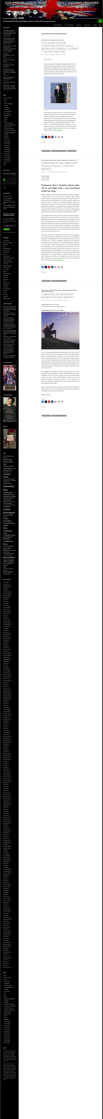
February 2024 (6, 607)
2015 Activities (7, 155)
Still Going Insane (69, 25)
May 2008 (5, 852)
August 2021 (6, 640)
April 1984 (5, 938)
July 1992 (5, 913)
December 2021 (6, 634)
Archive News (45, 160)
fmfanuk (54, 171)
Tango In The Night (8, 560)
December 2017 (6, 713)
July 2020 (5, 663)
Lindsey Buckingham (7, 265)
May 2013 (5, 811)
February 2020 (6, 670)
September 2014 (6, 780)
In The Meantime (72, 150)
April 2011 (5, 836)
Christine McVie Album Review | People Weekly (57, 296)
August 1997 (6, 902)
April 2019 (5, 686)
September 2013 (6, 803)
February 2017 (6, 732)
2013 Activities (7, 161)
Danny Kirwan (6, 252)
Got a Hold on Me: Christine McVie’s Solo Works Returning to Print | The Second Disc (60, 47)
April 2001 (5, 892)
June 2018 (5, 701)
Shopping (78, 25)
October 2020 (6, 657)
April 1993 (5, 905)
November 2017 (6, 715)
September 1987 (6, 932)
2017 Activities (7, 153)
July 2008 (5, 850)
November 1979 (6, 952)
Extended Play (8, 483)
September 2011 (6, 830)
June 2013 (5, 809)
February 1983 (6, 944)
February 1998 (6, 898)
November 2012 (6, 823)
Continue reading (57, 130)
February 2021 (6, 649)
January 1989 (6, 927)
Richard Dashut (6, 283)
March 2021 (5, 647)
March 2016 (5, 751)
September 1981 (6, 946)
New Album (6, 539)
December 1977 (6, 957)
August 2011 (6, 832)
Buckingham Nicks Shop (9, 128)
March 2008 (5, 853)
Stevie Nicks (5, 286)
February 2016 (6, 753)
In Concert (12, 501)
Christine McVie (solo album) (59, 150)
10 (4, 179)
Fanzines (5, 254)
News (100, 25)
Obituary (5, 271)
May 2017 (5, 726)
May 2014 (5, 788)
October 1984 (6, 934)
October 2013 (6, 801)
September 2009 (6, 842)
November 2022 (6, 624)
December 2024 (6, 591)
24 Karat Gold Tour (8, 466)
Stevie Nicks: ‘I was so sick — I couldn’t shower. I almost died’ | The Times (9, 314)
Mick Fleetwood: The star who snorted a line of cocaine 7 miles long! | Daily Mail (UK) (9, 341)
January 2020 (6, 672)
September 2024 (6, 595)
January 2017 (6, 734)
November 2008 (6, 846)
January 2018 (6, 711)
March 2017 (5, 730)
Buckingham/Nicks (7, 248)
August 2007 (6, 861)
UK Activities (87, 25)
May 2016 (5, 748)
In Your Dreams (7, 503)
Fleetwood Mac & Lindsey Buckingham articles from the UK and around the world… (29, 21)
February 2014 (6, 794)
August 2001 (6, 888)
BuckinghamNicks (7, 471)
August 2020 (6, 661)
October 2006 (6, 871)
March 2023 (5, 618)
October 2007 (6, 857)
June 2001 (5, 890)
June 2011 (5, 834)
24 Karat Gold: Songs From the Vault (8, 462)
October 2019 (6, 678)
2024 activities (7, 139)
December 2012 (6, 821)
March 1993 (5, 907)
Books (4, 246)
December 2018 (6, 692)
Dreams (95, 25)
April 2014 (5, 790)
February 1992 (6, 917)
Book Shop (6, 136)
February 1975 (6, 967)
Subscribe (6, 229)
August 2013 (6, 805)
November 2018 (6, 694)
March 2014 (5, 792)
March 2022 (5, 632)
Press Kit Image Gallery (8, 198)
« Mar (5, 187)
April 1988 (5, 929)
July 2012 (5, 825)
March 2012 (5, 828)
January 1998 (6, 900)
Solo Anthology (6, 552)
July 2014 (5, 784)
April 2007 (5, 867)
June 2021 (5, 642)
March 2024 (5, 605)
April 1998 (5, 896)
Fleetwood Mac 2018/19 (8, 258)
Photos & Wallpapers (8, 103)
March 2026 (5, 584)
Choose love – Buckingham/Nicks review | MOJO (9, 55)
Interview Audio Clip (7, 261)
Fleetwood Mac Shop (8, 123)
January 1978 (6, 956)
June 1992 (5, 915)
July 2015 (5, 761)
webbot (53, 54)
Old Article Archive (8, 111)
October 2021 (6, 636)
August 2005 (6, 875)
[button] (60, 330)
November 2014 (6, 776)
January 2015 (6, 773)
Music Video (5, 269)
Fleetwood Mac (6, 256)
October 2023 (6, 613)
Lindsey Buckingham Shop (9, 125)
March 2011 (5, 838)
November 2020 (6, 655)
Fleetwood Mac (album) (9, 496)
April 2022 (5, 630)
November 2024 (6, 593)
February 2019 (6, 690)
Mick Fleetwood (6, 267)
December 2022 (6, 622)
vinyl (9, 574)
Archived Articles (6, 200)
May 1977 (5, 961)
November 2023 (6, 611)
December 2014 (6, 774)
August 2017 (6, 721)
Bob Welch (5, 244)
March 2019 (5, 688)
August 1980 (6, 948)
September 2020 (6, 659)
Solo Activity (61, 40)
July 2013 (5, 807)
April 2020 (5, 667)
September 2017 (6, 719)
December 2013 (6, 798)
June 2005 (5, 879)
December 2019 (6, 674)
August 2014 (6, 782)
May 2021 (5, 643)
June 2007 (5, 865)
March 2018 (5, 707)
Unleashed (5, 574)
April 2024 (5, 603)
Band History (7, 107)
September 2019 (6, 680)
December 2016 (6, 736)
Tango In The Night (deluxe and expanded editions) (9, 563)
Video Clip (5, 296)
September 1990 (6, 919)
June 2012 (5, 826)
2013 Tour (7, 468)
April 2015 (5, 767)
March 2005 (5, 882)
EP (4, 483)
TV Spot (5, 292)
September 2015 (6, 759)
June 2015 (5, 763)
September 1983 (6, 942)
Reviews (43, 291)
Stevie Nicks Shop (7, 126)
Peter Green (5, 275)
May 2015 (5, 765)
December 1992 (6, 909)
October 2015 (6, 757)
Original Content (6, 273)
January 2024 (6, 609)
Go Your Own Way (57, 25)
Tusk (4, 567)
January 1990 (6, 923)
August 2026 (6, 582)
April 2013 (5, 813)
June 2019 (5, 682)
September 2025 (6, 586)
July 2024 (5, 599)
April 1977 (5, 963)
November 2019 (6, 676)
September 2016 (6, 742)
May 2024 (5, 601)
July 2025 (5, 588)
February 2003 (6, 886)
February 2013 (6, 817)
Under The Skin (7, 572)
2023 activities (7, 141)
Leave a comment (62, 54)
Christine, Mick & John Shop (10, 130)
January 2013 (6, 819)
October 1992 (6, 911)
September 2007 (6, 859)
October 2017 (6, 717)
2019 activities (7, 149)
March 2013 (5, 815)
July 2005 (5, 877)
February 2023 (6, 620)
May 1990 (5, 921)
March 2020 (5, 669)
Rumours (6, 550)
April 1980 (5, 950)
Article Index (6, 109)
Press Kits (6, 105)
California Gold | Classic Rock (9, 82)
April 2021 (5, 645)
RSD (11, 548)
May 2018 (5, 703)
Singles (5, 119)
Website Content (6, 298)
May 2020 (5, 665)
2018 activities (7, 151)
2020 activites (7, 147)
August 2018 (6, 699)
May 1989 (5, 925)
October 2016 (6, 740)
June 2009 (5, 844)
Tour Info (5, 290)
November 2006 (6, 869)
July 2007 (5, 863)
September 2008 (6, 848)
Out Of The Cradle (8, 546)
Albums (5, 99)
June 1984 (5, 936)
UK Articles (5, 294)
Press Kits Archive (7, 196)
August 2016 (6, 744)
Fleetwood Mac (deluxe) (8, 498)
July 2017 (5, 722)
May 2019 (5, 684)
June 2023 (5, 617)
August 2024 (6, 597)
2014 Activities (7, 159)
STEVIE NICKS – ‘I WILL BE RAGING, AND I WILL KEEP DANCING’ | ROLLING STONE (9, 87)
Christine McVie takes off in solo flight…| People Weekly (59, 165)
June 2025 (5, 590)
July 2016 (5, 746)
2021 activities (7, 145)
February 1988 (6, 931)
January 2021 (6, 651)
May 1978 (5, 954)
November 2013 (6, 800)
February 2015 (6, 771)
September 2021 (6, 638)
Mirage (5, 533)
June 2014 (5, 786)
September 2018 (6, 697)
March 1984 (5, 940)
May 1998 (5, 894)
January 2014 (6, 796)
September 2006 (6, 873)
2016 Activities (7, 157)
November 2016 (6, 738)
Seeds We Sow (13, 550)
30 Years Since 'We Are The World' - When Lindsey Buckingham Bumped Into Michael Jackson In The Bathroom (9, 350)
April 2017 (5, 728)
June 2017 (5, 724)
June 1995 (5, 904)
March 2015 (5, 769)
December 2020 (6, 653)
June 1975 (5, 965)
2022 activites (7, 143)
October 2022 (6, 626)
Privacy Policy (7, 113)
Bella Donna (13, 468)
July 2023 (5, 615)
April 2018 (5, 705)
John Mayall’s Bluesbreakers (9, 505)
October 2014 (6, 778)
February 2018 (6, 709)
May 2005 (5, 880)
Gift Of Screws (7, 500)
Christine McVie (45, 40)
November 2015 (6, 755)
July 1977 (5, 959)
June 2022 (5, 628)
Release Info (53, 40)
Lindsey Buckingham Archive (9, 205)
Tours (5, 101)
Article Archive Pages (55, 160)
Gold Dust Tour (6, 501)
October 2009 (6, 840)
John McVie (5, 263)
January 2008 (6, 855)
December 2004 (6, 884)
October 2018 (6, 696)
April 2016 (5, 749)
